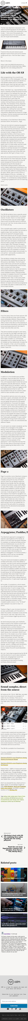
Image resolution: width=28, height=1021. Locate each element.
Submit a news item (21, 1018)
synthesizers (4, 801)
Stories (24, 8)
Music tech (14, 8)
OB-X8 (11, 798)
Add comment (4, 23)
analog (5, 796)
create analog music (12, 796)
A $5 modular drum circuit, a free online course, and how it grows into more (14, 894)
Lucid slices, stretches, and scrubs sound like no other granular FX (14, 924)
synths (9, 801)
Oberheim (15, 798)
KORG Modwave (8, 786)
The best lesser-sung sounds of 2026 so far (13, 878)
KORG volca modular (6, 788)
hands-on (3, 798)
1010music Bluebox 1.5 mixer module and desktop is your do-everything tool (13, 909)
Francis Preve (21, 796)
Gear (2, 8)
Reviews (19, 8)
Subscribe (14, 1006)
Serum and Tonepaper (20, 786)
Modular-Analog (7, 8)
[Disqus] (14, 950)
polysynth (20, 798)
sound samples (20, 799)
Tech (2, 10)
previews (3, 799)
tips (12, 801)
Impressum (4, 1018)
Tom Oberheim (17, 801)
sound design (13, 799)
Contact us (11, 1018)
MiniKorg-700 (13, 790)
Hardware (8, 798)
